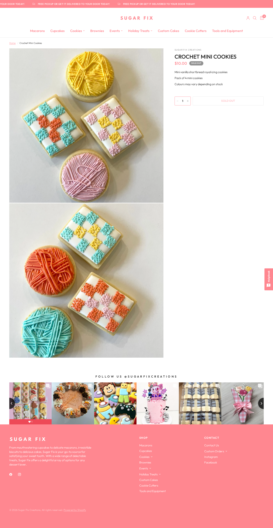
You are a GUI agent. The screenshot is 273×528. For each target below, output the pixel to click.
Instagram (211, 457)
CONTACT (211, 437)
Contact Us (211, 445)
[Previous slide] (9, 403)
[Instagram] (22, 474)
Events (115, 31)
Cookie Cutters (196, 31)
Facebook (210, 462)
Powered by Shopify (75, 510)
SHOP (143, 437)
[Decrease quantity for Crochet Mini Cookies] (177, 101)
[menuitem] (37, 31)
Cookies (76, 31)
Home (12, 42)
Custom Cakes (168, 31)
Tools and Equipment (227, 31)
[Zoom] (155, 56)
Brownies (97, 31)
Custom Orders (214, 451)
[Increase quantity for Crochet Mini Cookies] (188, 101)
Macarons (37, 31)
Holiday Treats (139, 31)
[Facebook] (13, 474)
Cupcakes (57, 31)
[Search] (254, 18)
